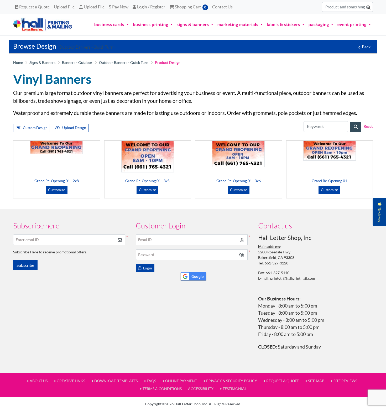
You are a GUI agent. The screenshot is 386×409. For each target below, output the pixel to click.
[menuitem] (111, 24)
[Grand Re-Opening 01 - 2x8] (56, 147)
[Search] (355, 127)
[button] (242, 254)
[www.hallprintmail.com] (42, 24)
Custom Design (35, 128)
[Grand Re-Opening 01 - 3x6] (238, 154)
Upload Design (74, 128)
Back (366, 46)
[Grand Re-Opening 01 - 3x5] (147, 156)
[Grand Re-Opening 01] (329, 151)
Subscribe (25, 265)
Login (147, 268)
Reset (368, 126)
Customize (56, 190)
